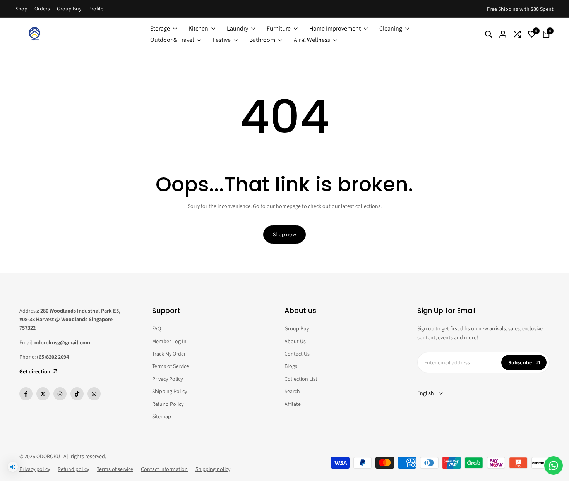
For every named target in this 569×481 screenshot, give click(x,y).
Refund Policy (167, 403)
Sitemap (161, 416)
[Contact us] (553, 465)
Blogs (290, 365)
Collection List (300, 378)
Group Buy (69, 8)
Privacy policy (34, 469)
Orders (42, 8)
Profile (95, 8)
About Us (295, 341)
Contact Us (297, 353)
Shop (21, 8)
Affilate (292, 403)
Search (292, 391)
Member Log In (169, 341)
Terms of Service (170, 365)
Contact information (164, 469)
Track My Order (169, 353)
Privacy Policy (167, 378)
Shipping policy (212, 469)
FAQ (156, 328)
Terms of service (115, 469)
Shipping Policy (169, 391)
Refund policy (73, 469)
